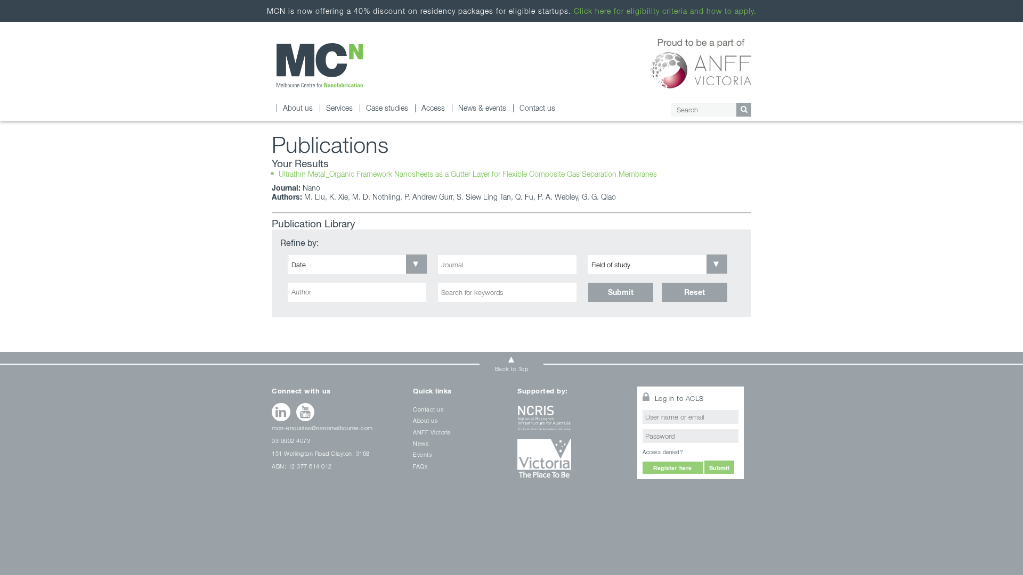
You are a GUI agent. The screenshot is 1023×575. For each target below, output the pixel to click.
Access (433, 107)
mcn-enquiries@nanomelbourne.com (322, 427)
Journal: (286, 187)
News (420, 443)
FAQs (420, 466)
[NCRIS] (570, 422)
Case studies (387, 107)
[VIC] (570, 462)
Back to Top (512, 368)
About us (298, 107)
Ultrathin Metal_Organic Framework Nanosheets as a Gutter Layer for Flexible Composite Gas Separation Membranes (468, 173)
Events (422, 454)
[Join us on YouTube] (305, 412)
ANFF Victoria (432, 432)
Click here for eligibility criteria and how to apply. (665, 10)
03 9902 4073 (291, 440)
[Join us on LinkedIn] (281, 412)
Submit (621, 292)
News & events (482, 107)
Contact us (537, 107)
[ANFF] (701, 62)
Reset (694, 292)
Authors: (287, 196)
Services (339, 107)
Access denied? (663, 452)
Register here (672, 468)
